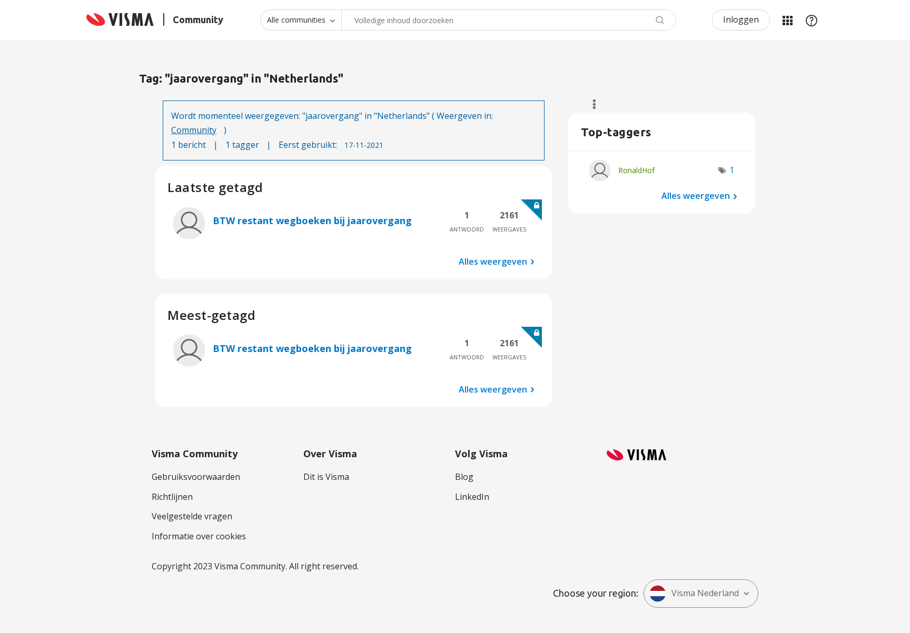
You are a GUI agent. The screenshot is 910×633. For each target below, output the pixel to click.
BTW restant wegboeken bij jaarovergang (312, 220)
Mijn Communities (787, 20)
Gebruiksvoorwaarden (196, 477)
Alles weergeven (493, 261)
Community (193, 130)
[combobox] (508, 20)
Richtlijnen (172, 497)
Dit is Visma (326, 477)
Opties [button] (589, 104)
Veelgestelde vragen (192, 516)
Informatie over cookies (199, 536)
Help (811, 20)
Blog (464, 477)
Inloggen (741, 19)
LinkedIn (472, 497)
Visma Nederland (705, 593)
